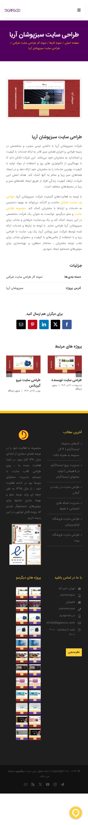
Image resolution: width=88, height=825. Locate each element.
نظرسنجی (74, 652)
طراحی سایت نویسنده (66, 380)
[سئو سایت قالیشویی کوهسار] (22, 721)
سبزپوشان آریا (14, 288)
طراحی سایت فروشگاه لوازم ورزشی (65, 521)
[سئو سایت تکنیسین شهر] (35, 657)
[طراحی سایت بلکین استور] (22, 631)
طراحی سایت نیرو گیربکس (28, 383)
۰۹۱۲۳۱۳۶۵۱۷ (67, 595)
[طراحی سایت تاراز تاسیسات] (22, 644)
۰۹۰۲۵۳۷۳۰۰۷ (67, 616)
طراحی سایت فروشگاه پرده (65, 537)
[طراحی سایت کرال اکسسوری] (22, 695)
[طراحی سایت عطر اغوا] (22, 682)
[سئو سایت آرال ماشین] (35, 605)
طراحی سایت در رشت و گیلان (64, 490)
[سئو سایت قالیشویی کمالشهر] (35, 708)
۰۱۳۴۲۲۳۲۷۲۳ (66, 609)
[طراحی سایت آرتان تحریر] (35, 721)
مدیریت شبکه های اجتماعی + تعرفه (67, 506)
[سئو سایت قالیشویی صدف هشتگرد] (35, 669)
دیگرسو (20, 771)
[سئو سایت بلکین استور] (35, 631)
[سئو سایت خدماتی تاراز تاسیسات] (35, 644)
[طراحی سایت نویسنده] (22, 592)
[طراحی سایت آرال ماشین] (22, 605)
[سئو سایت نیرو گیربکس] (35, 618)
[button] (79, 374)
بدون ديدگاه (14, 391)
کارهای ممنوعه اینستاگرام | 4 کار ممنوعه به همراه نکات (66, 449)
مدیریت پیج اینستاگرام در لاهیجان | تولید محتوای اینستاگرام (65, 471)
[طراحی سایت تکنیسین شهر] (22, 657)
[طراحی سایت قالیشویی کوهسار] (35, 734)
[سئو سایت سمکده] (22, 734)
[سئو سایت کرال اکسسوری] (35, 695)
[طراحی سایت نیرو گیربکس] (22, 618)
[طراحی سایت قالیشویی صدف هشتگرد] (22, 669)
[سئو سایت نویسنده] (35, 592)
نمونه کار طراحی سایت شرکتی (24, 277)
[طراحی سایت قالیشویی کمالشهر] (22, 708)
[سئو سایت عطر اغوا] (35, 682)
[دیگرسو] (12, 10)
